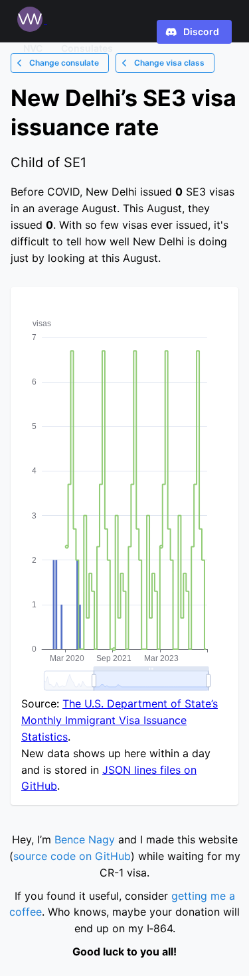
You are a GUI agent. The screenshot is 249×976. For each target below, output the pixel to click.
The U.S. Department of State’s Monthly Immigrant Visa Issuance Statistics (119, 720)
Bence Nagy (84, 839)
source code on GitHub (72, 856)
